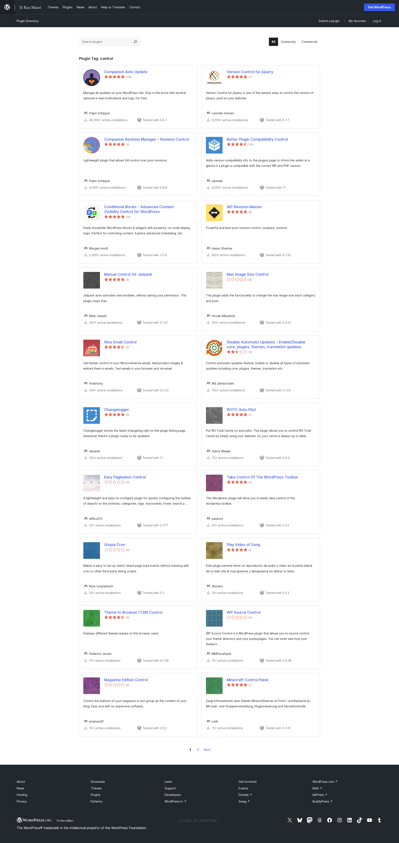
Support (170, 788)
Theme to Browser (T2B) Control (133, 612)
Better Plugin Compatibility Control (257, 139)
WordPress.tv (176, 801)
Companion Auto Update (126, 72)
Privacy (22, 801)
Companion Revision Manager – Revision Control (146, 139)
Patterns (96, 801)
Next (207, 749)
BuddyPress (323, 801)
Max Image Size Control (247, 274)
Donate (245, 794)
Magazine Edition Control (126, 680)
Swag (244, 801)
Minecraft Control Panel (247, 680)
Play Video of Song (243, 544)
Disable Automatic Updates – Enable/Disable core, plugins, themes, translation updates (266, 344)
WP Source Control (243, 612)
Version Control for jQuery (250, 72)
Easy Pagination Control (125, 477)
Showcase (98, 781)
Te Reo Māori (64, 820)
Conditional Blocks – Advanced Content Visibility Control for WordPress (139, 209)
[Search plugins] (135, 42)
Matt (317, 788)
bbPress (320, 794)
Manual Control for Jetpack (128, 274)
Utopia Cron (114, 544)
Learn (168, 781)
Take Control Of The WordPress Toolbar (262, 477)
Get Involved (247, 781)
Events (243, 788)
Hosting (22, 794)
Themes (96, 788)
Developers (173, 794)
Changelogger (116, 409)
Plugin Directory (28, 21)
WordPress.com (325, 781)
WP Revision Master (244, 207)
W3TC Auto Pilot (241, 409)
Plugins (95, 794)
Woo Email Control (120, 342)
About (21, 781)
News (20, 788)
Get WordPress (379, 7)
